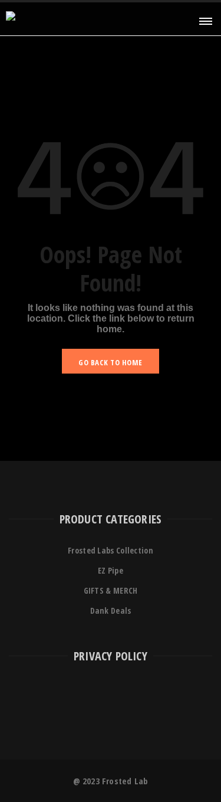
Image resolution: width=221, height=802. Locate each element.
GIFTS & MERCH (111, 590)
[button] (204, 20)
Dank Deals (110, 610)
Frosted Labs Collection (110, 550)
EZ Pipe (110, 570)
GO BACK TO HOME (110, 362)
